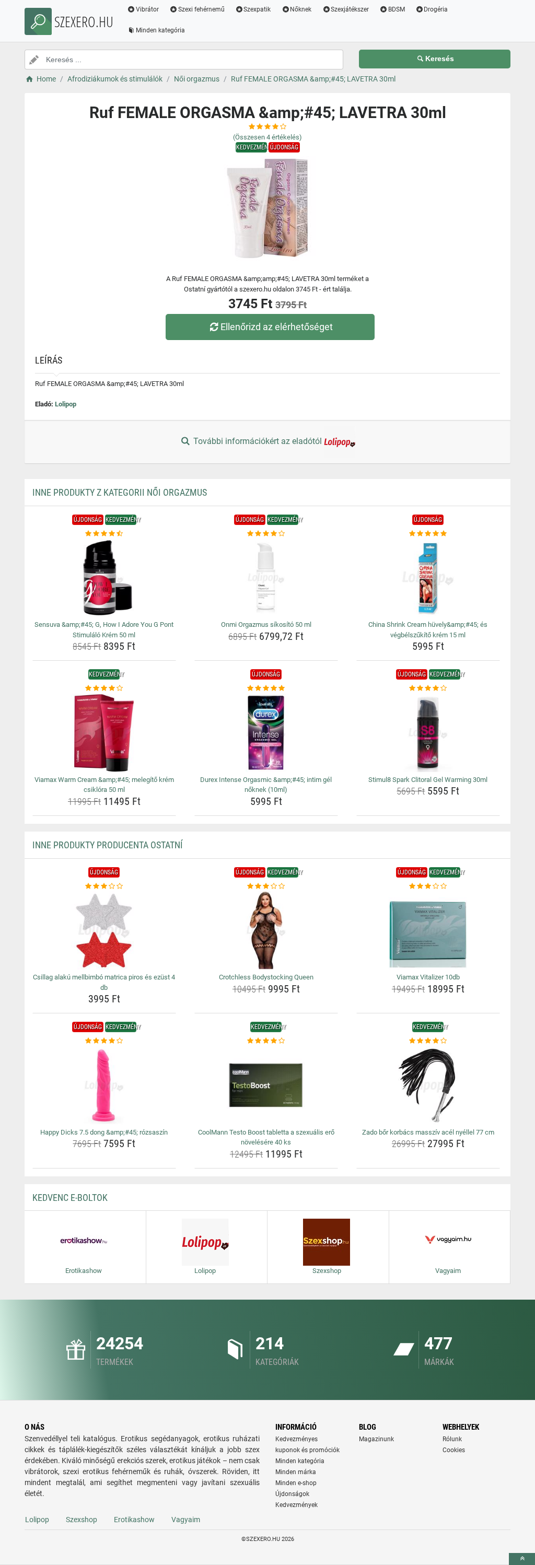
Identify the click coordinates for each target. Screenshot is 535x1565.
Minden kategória (160, 30)
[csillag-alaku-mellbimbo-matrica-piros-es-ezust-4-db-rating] (104, 886)
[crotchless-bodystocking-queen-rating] (266, 886)
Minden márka (295, 1472)
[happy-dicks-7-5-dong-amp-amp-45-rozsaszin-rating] (104, 1041)
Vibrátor (147, 9)
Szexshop (81, 1519)
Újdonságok (292, 1494)
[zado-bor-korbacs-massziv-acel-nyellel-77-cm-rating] (428, 1041)
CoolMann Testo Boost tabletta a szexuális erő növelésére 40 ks (266, 1137)
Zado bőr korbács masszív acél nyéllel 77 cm (428, 1132)
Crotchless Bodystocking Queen (266, 977)
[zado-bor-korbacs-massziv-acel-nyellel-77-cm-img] (428, 1085)
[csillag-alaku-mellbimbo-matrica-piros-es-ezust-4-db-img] (104, 930)
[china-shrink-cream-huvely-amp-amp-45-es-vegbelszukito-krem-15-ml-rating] (428, 534)
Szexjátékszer (350, 9)
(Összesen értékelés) (267, 137)
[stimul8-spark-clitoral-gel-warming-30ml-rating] (428, 688)
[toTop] (522, 1559)
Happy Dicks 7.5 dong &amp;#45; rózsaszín (104, 1132)
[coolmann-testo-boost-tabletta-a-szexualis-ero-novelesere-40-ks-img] (266, 1085)
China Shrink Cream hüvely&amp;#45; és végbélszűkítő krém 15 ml (427, 630)
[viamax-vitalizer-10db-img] (428, 930)
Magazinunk (376, 1439)
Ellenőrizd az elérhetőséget (276, 326)
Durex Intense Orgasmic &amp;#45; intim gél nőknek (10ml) (266, 785)
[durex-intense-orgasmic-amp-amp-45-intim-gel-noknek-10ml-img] (266, 733)
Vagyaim (185, 1519)
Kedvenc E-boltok (70, 1197)
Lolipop (65, 404)
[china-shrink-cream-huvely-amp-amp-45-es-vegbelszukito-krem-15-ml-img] (428, 578)
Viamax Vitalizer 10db (428, 977)
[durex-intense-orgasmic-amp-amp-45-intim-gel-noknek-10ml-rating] (266, 688)
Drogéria (436, 9)
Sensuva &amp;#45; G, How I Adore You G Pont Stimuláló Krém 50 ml (103, 630)
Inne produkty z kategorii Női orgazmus (119, 492)
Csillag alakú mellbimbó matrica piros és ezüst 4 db (104, 982)
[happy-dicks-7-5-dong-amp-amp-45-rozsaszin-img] (104, 1085)
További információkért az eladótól (257, 441)
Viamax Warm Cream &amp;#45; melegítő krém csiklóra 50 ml (104, 785)
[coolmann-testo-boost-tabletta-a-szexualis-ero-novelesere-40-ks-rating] (266, 1041)
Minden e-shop (296, 1483)
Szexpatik (257, 9)
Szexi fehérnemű (201, 9)
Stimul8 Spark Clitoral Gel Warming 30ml (427, 780)
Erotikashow (134, 1519)
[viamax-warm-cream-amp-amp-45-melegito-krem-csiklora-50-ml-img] (104, 733)
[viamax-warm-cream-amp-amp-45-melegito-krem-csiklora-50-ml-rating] (104, 688)
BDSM (396, 9)
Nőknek (300, 9)
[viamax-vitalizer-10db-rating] (428, 886)
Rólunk (452, 1439)
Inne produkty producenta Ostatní (107, 844)
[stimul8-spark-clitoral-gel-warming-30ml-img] (428, 733)
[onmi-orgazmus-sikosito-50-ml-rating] (266, 534)
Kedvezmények (296, 1505)
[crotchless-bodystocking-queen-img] (266, 930)
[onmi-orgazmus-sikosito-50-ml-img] (266, 578)
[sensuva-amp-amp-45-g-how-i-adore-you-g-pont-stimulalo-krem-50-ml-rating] (104, 534)
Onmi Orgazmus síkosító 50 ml (266, 624)
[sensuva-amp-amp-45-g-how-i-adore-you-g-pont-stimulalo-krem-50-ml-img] (104, 578)
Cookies (454, 1450)
